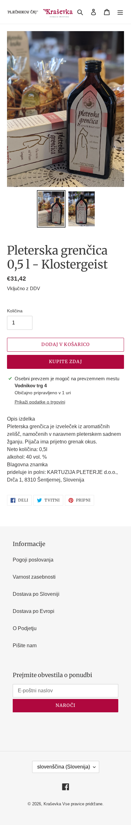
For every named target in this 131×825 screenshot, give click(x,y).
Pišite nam (25, 645)
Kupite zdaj (65, 361)
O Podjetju (25, 628)
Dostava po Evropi (33, 611)
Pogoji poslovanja (33, 559)
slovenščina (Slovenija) (63, 766)
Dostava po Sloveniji (36, 594)
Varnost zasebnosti (34, 577)
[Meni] (120, 12)
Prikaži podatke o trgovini (40, 401)
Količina (15, 310)
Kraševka (52, 804)
